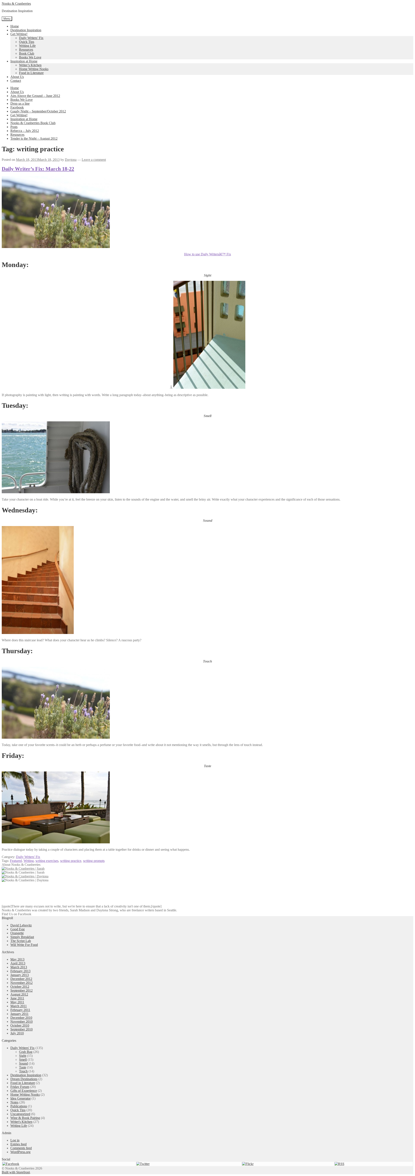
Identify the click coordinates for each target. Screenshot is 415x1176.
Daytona (71, 159)
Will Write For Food (24, 945)
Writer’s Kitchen (30, 65)
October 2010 (19, 1025)
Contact (15, 80)
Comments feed (21, 1148)
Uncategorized (20, 1114)
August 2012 (19, 994)
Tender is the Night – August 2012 (33, 138)
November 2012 (21, 983)
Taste (22, 1067)
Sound (23, 1063)
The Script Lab (20, 941)
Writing (29, 861)
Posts (14, 127)
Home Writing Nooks (33, 69)
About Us (17, 77)
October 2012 (19, 986)
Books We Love (30, 57)
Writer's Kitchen (21, 1122)
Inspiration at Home (23, 61)
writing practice (70, 861)
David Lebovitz (21, 925)
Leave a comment (94, 159)
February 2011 (20, 1010)
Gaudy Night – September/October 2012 (38, 111)
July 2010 (17, 1033)
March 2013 (18, 967)
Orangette (17, 933)
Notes (14, 1102)
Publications (18, 1106)
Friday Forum (19, 1087)
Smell (23, 1059)
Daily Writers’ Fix (31, 38)
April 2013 (17, 963)
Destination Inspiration (25, 30)
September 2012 (21, 990)
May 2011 (17, 1002)
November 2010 (21, 1021)
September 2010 (21, 1029)
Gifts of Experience (23, 1090)
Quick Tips (26, 42)
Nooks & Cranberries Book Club (33, 123)
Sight (22, 1055)
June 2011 (17, 998)
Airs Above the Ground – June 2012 (35, 96)
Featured (16, 861)
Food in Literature (31, 73)
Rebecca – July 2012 (24, 131)
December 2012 (21, 979)
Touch (23, 1071)
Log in (14, 1140)
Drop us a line (20, 103)
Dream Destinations (23, 1079)
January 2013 (19, 975)
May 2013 (17, 959)
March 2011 (18, 1006)
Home (14, 26)
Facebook (17, 107)
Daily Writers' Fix (28, 857)
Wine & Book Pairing (25, 1118)
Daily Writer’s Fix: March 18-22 (38, 169)
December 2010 (21, 1018)
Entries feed (18, 1144)
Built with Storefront (16, 1172)
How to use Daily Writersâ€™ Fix (207, 254)
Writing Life (27, 45)
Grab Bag (25, 1052)
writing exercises (46, 861)
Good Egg (17, 929)
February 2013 (20, 971)
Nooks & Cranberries (16, 3)
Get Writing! (18, 34)
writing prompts (94, 861)
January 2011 (19, 1014)
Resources (26, 49)
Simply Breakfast (22, 937)
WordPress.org (20, 1152)
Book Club (26, 53)
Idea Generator (20, 1098)
